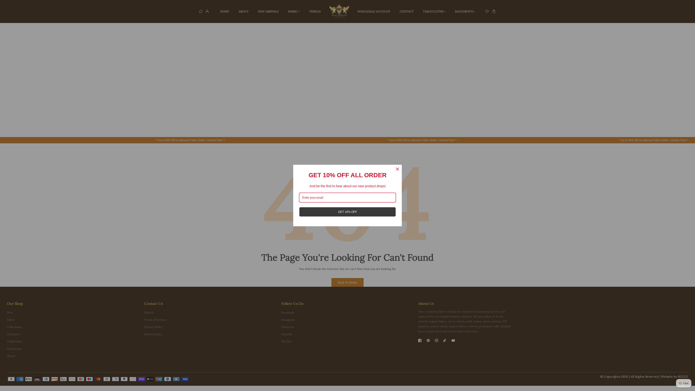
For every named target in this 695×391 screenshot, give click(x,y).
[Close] (397, 169)
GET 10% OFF (347, 211)
